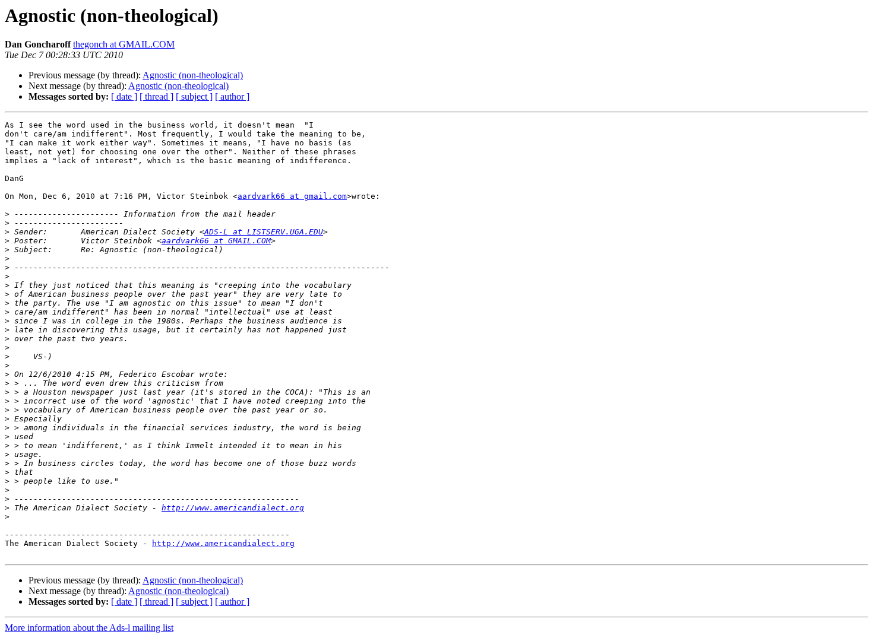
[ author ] (232, 96)
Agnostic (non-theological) (193, 75)
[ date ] (124, 96)
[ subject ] (194, 96)
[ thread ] (156, 96)
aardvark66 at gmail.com (292, 196)
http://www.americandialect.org (233, 507)
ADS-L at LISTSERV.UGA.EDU (263, 231)
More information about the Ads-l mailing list (89, 628)
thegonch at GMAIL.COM (124, 44)
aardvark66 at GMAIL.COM (216, 240)
